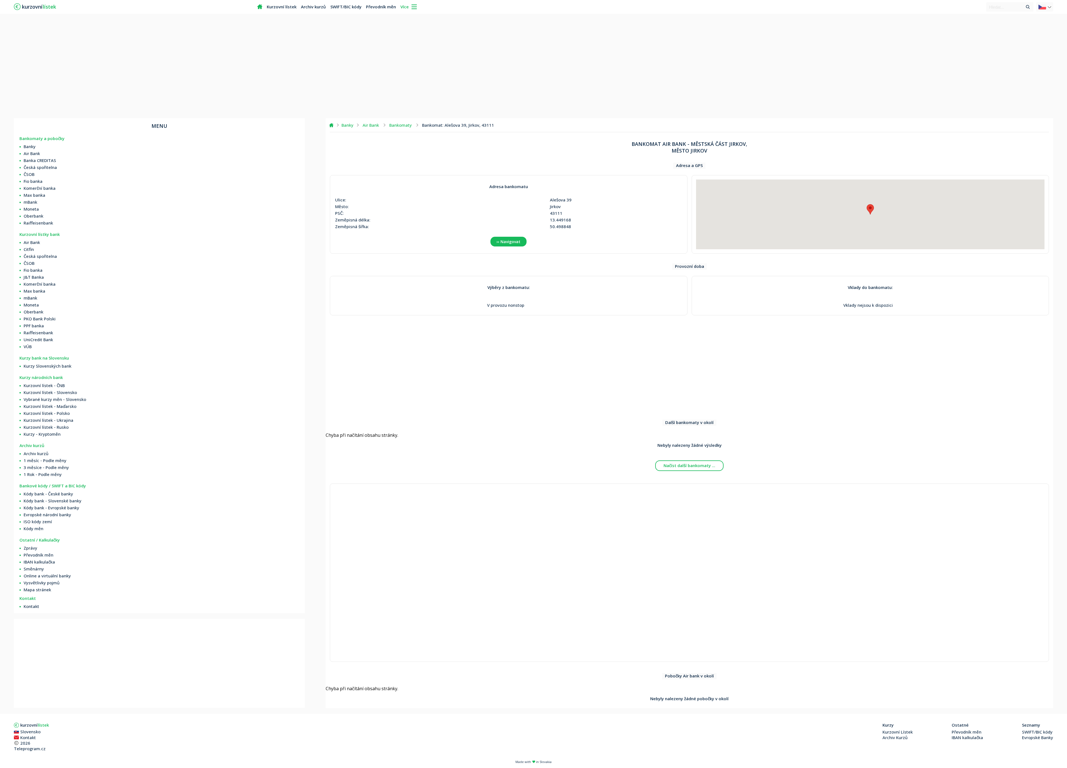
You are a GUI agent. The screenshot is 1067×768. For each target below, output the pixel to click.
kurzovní (34, 725)
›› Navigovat (508, 241)
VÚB (28, 346)
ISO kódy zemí (38, 521)
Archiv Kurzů (895, 737)
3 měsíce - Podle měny (46, 467)
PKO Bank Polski (40, 318)
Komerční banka (40, 188)
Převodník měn (381, 6)
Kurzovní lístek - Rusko (46, 427)
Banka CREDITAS (40, 160)
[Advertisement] (533, 67)
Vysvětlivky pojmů (41, 582)
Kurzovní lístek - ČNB (44, 385)
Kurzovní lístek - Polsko (47, 413)
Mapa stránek (37, 589)
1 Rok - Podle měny (43, 474)
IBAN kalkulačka (39, 562)
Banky (30, 146)
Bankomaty (400, 125)
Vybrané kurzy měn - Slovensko (55, 399)
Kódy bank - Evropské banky (51, 507)
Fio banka (33, 181)
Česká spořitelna (40, 167)
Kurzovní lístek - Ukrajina (48, 420)
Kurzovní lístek (281, 6)
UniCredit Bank (38, 339)
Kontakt (31, 606)
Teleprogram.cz (30, 748)
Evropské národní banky (47, 514)
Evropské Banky (1037, 737)
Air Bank (32, 153)
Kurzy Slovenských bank (47, 366)
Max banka (34, 195)
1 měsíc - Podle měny (45, 460)
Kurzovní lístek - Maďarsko (50, 406)
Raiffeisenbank (38, 223)
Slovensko (30, 731)
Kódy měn (33, 528)
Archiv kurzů (313, 6)
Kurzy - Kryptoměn (42, 434)
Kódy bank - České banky (48, 494)
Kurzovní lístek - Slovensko (50, 392)
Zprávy (30, 548)
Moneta (31, 209)
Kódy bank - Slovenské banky (52, 500)
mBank (30, 202)
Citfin (29, 249)
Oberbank (33, 216)
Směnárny (34, 569)
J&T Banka (34, 277)
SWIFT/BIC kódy (346, 6)
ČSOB (29, 174)
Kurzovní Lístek (897, 732)
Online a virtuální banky (47, 576)
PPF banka (34, 325)
